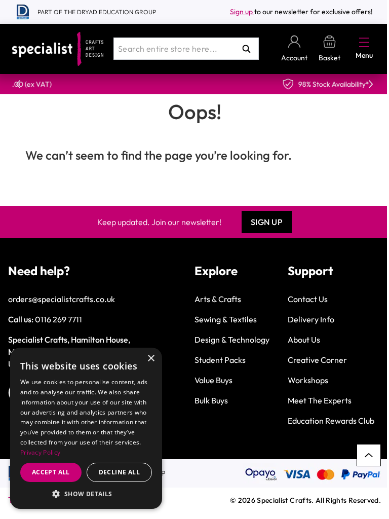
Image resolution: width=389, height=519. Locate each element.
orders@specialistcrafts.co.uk (61, 299)
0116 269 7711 (58, 319)
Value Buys (213, 380)
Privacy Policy (40, 452)
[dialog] (86, 428)
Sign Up (267, 222)
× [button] (150, 358)
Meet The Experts (320, 400)
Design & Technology (231, 340)
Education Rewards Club (331, 421)
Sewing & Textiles (225, 319)
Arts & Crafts (217, 299)
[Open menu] (364, 42)
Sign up (242, 11)
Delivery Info (311, 319)
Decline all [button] (119, 472)
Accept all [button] (51, 472)
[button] (86, 494)
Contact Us (308, 299)
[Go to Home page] (57, 49)
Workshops (308, 380)
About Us (304, 340)
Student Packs (220, 360)
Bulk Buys (211, 400)
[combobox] (186, 49)
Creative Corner (317, 360)
